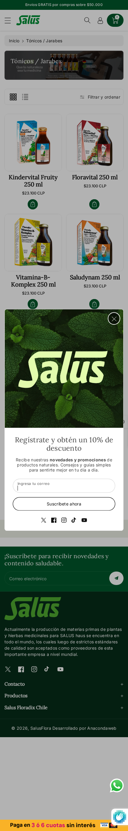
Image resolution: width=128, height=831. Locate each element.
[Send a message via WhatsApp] (117, 785)
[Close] (114, 318)
